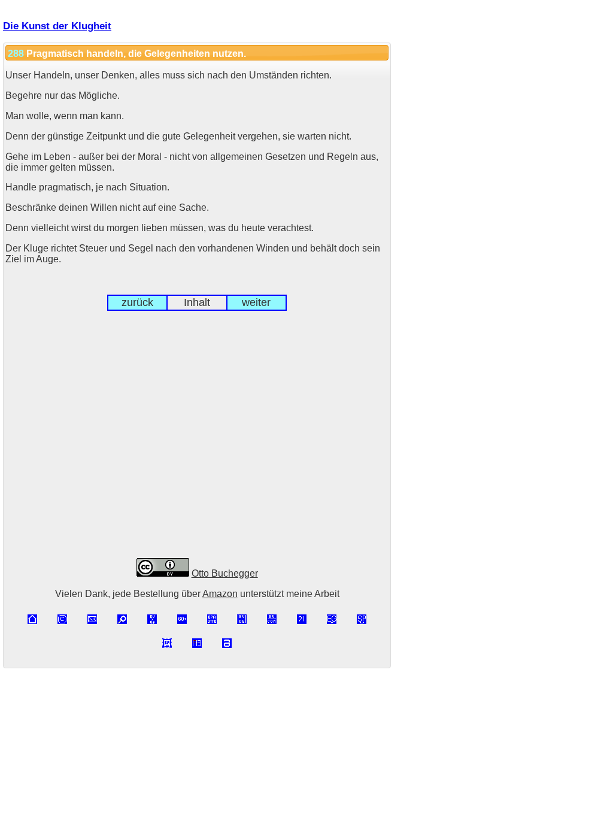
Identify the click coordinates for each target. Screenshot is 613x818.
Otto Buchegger (225, 573)
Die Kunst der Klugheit (57, 26)
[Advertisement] (197, 444)
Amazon (220, 594)
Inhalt (197, 302)
